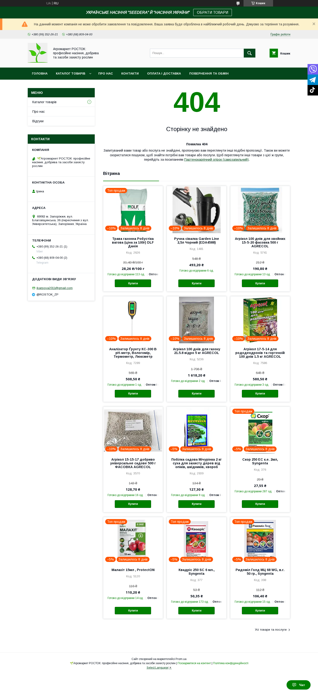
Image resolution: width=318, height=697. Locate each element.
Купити (133, 283)
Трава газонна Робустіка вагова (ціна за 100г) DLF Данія (133, 242)
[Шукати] (249, 53)
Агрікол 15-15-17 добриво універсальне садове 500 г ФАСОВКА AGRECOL (133, 463)
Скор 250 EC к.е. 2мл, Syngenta (260, 461)
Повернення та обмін (209, 73)
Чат (302, 685)
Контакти (130, 73)
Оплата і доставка (164, 73)
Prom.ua (181, 659)
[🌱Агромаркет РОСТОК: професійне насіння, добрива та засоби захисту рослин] (37, 61)
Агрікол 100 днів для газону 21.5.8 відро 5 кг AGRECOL (196, 351)
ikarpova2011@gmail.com (55, 288)
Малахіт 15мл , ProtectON (133, 570)
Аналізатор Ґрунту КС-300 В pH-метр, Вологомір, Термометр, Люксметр (133, 352)
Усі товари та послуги (271, 629)
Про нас (105, 73)
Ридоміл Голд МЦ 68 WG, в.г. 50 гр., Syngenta (260, 571)
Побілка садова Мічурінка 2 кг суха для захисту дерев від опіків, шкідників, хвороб (196, 463)
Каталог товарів (70, 73)
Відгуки (38, 121)
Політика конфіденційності (230, 663)
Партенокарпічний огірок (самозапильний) (216, 159)
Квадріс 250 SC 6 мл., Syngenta (197, 571)
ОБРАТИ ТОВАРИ (212, 12)
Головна (39, 73)
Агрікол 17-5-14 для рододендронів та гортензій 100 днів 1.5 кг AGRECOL (260, 352)
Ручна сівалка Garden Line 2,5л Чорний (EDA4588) (196, 240)
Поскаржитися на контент (194, 663)
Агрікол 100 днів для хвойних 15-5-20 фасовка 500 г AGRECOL (260, 242)
